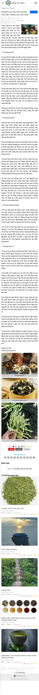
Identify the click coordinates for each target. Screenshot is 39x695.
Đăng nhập (11, 469)
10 (29, 668)
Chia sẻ (12, 8)
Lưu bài (19, 449)
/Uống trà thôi (20, 676)
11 (32, 668)
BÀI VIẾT (21, 21)
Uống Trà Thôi (17, 3)
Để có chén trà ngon (9, 549)
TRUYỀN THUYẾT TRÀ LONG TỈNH (12, 509)
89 (17, 670)
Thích (11, 449)
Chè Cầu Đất (5, 590)
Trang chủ (4, 8)
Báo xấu (27, 449)
